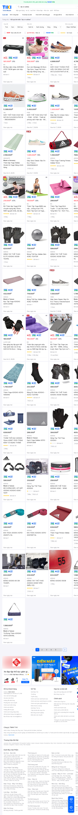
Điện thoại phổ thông (12, 787)
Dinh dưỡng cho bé (12, 759)
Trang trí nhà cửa (56, 786)
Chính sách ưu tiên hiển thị (61, 710)
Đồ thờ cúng (58, 793)
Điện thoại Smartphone (10, 786)
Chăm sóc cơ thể (12, 797)
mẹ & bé (32, 10)
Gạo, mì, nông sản (13, 774)
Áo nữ (29, 755)
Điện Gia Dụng (8, 808)
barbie (28, 743)
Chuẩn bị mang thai (12, 764)
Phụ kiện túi (45, 802)
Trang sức (54, 769)
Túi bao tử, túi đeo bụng (42, 809)
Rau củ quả (10, 771)
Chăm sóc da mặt (8, 794)
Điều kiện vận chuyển (36, 715)
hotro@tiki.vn (17, 714)
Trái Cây (6, 769)
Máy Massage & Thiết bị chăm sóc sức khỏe (14, 798)
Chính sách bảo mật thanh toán (39, 699)
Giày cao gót (31, 781)
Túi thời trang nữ (33, 799)
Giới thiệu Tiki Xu (35, 708)
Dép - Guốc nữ (40, 781)
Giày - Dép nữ (32, 779)
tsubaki (28, 744)
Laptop (67, 780)
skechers (59, 743)
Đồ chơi (21, 755)
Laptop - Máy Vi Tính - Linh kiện (62, 774)
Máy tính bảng (11, 789)
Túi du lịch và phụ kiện (61, 755)
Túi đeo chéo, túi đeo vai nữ (35, 801)
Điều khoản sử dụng (36, 705)
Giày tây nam (39, 791)
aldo (64, 743)
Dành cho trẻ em (11, 777)
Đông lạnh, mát (15, 772)
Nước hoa (10, 803)
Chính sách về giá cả (59, 701)
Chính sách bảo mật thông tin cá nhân (41, 701)
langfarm (12, 744)
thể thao (56, 10)
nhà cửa (46, 10)
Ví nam (29, 808)
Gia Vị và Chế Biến (60, 803)
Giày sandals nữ (37, 782)
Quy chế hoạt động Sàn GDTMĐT (63, 692)
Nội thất (60, 789)
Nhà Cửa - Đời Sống (58, 784)
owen (32, 743)
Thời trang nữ (32, 753)
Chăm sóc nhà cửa (14, 780)
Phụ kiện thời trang (58, 760)
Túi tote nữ (38, 802)
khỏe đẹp (40, 10)
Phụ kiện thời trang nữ (57, 762)
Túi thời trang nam (34, 806)
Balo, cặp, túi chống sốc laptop (63, 755)
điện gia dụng (20, 10)
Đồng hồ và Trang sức (59, 767)
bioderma (47, 743)
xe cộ (27, 10)
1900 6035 (11, 735)
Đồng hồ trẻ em (69, 770)
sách (51, 10)
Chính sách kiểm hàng (10, 705)
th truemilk (23, 743)
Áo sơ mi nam (38, 768)
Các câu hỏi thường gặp (10, 696)
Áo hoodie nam (35, 769)
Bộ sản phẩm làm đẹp (14, 804)
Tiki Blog (33, 694)
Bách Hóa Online (57, 798)
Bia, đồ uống (9, 776)
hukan (17, 744)
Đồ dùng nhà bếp (8, 810)
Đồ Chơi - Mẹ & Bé (10, 753)
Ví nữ (45, 801)
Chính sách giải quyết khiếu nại (39, 703)
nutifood (74, 743)
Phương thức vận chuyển (10, 702)
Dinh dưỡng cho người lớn (14, 761)
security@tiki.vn (17, 716)
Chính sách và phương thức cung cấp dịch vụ (64, 713)
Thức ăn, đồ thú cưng (12, 779)
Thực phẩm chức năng (13, 795)
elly (52, 743)
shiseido (6, 744)
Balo (53, 755)
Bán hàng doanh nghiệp (37, 712)
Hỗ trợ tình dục (17, 803)
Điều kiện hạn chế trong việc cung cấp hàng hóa (64, 704)
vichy (21, 744)
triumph (69, 743)
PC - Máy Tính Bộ (59, 780)
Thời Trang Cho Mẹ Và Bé (11, 755)
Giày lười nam (31, 791)
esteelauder (15, 743)
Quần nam (38, 766)
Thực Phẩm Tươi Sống (11, 767)
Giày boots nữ (34, 784)
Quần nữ (39, 755)
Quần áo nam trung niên (37, 774)
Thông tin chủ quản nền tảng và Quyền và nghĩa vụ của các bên (64, 720)
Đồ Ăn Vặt (57, 805)
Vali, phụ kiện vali (68, 756)
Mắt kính (66, 762)
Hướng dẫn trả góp (9, 709)
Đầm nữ (34, 755)
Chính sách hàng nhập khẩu (11, 712)
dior (10, 743)
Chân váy (39, 758)
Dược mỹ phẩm (19, 805)
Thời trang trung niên (36, 761)
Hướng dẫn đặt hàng (9, 700)
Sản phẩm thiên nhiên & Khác (13, 799)
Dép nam (36, 792)
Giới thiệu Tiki (34, 692)
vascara (6, 743)
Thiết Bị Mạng (61, 779)
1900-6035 (11, 692)
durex (41, 743)
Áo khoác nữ (40, 756)
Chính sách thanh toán (60, 707)
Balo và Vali (55, 753)
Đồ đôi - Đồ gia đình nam (40, 771)
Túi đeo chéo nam (37, 808)
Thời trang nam (33, 764)
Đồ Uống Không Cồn (61, 806)
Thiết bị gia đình (18, 810)
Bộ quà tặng (59, 808)
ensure (37, 743)
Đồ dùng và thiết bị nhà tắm (62, 790)
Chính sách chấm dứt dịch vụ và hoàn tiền (64, 716)
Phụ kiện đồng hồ (59, 770)
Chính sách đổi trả (8, 707)
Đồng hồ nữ (61, 769)
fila (24, 744)
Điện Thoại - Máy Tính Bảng (13, 784)
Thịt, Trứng (12, 769)
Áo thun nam (31, 766)
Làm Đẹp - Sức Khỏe (10, 792)
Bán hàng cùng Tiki (59, 694)
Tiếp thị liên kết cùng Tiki (38, 710)
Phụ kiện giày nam (36, 794)
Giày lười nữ (42, 784)
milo (55, 743)
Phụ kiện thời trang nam (62, 762)
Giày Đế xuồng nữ (38, 786)
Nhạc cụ (64, 793)
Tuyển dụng (34, 696)
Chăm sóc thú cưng (57, 800)
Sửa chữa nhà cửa (59, 787)
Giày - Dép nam (33, 789)
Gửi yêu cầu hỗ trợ (9, 698)
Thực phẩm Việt (18, 771)
